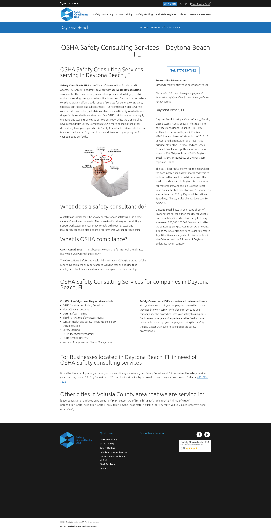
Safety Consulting (103, 14)
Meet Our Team (107, 464)
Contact (104, 468)
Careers (183, 4)
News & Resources (200, 14)
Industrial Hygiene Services (113, 452)
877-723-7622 (71, 3)
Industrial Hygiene (166, 14)
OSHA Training (124, 14)
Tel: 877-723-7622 (183, 70)
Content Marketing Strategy (72, 526)
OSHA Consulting (108, 439)
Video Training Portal (200, 4)
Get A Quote (170, 4)
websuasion (92, 526)
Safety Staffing (144, 14)
